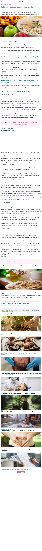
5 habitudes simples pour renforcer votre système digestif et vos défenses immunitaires (21, 449)
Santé (2, 410)
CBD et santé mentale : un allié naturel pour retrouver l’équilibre (18, 411)
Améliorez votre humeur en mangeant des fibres (23, 261)
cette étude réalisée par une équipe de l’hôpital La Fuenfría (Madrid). (19, 103)
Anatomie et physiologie (6, 447)
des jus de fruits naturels (15, 225)
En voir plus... (21, 472)
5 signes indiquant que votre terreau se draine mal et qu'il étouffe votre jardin (20, 333)
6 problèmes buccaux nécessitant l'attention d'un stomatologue (18, 393)
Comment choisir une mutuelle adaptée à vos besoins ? (15, 469)
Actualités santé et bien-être (6, 4)
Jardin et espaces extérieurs (6, 331)
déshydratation (32, 211)
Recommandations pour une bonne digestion (23, 179)
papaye (18, 297)
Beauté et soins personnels (6, 429)
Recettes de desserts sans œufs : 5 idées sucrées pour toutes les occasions (18, 353)
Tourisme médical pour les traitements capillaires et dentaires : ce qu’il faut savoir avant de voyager (21, 374)
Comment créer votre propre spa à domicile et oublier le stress (17, 430)
